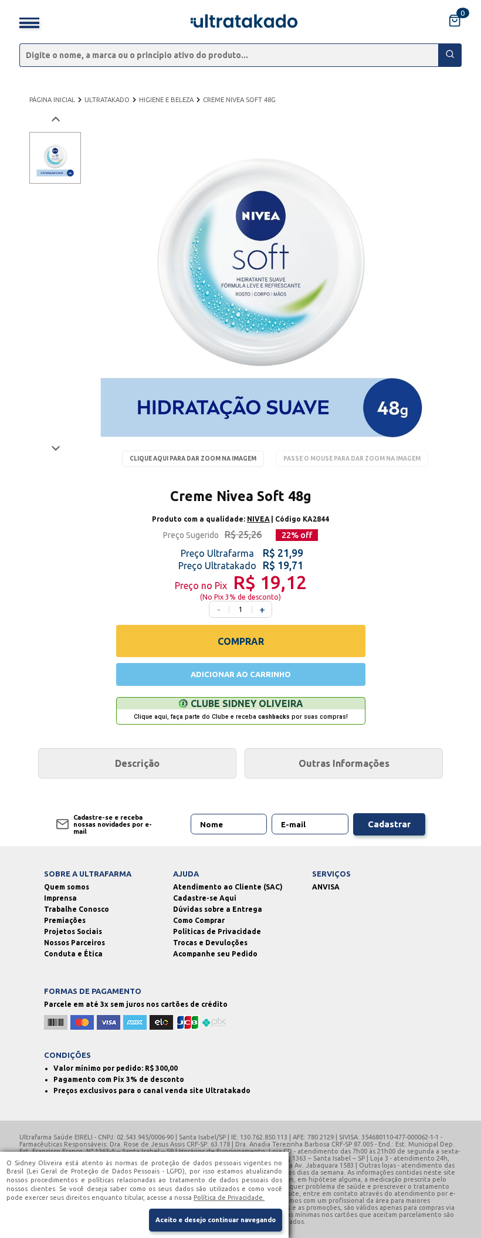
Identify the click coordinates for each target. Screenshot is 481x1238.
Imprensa (60, 898)
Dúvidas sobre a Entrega (217, 909)
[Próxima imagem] (55, 448)
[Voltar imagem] (55, 119)
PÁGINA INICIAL (52, 99)
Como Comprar (199, 920)
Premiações (65, 920)
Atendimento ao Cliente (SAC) (228, 887)
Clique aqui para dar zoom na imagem (193, 458)
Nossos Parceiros (74, 942)
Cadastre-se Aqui (204, 898)
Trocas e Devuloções (210, 942)
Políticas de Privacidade (217, 931)
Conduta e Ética (73, 954)
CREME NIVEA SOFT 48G (239, 99)
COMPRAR (241, 641)
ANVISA (326, 887)
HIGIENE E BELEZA (166, 99)
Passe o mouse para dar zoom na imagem (352, 458)
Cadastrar (389, 824)
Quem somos (66, 887)
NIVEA (258, 519)
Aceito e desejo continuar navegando (215, 1219)
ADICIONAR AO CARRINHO (241, 674)
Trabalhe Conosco (76, 909)
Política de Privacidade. (229, 1197)
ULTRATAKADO (107, 99)
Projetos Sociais (73, 931)
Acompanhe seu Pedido (215, 954)
